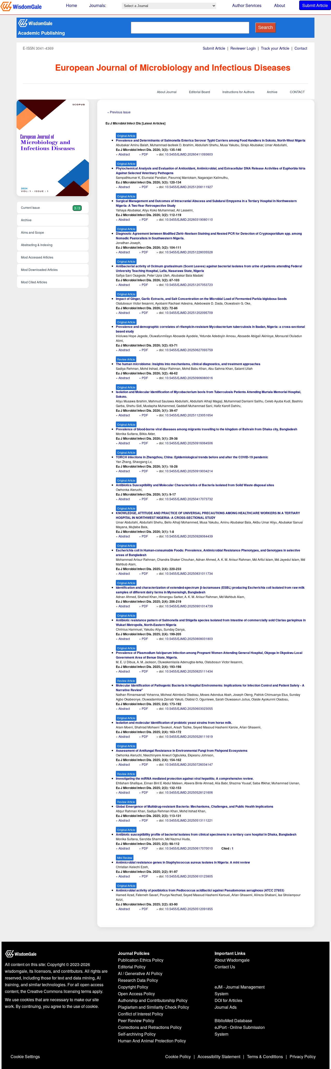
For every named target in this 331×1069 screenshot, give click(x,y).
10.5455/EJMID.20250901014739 (189, 606)
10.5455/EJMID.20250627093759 (189, 350)
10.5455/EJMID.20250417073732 (189, 499)
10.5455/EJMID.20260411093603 (189, 154)
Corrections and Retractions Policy (150, 1027)
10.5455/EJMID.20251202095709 (189, 312)
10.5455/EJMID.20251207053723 (189, 284)
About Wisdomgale (232, 960)
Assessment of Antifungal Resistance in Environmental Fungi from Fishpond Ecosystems (181, 750)
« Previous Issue (119, 112)
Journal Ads (226, 1007)
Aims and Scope (32, 232)
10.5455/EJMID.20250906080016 (189, 377)
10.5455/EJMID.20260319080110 (189, 219)
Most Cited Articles (34, 282)
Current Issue (50, 207)
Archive (272, 92)
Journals (97, 5)
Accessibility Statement (219, 1056)
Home (71, 5)
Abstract (124, 154)
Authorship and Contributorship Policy (152, 1000)
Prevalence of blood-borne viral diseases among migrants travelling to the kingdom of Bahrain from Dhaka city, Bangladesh (206, 429)
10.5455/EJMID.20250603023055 (189, 708)
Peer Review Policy (136, 1020)
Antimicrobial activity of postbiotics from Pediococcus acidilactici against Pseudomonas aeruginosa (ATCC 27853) (200, 890)
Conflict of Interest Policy (140, 1014)
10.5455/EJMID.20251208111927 (189, 187)
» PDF (143, 154)
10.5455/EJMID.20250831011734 (189, 573)
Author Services (246, 5)
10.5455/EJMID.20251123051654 (189, 415)
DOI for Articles (228, 1000)
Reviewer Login (243, 48)
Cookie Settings (25, 1056)
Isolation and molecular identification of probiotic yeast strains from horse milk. (174, 722)
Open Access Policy (136, 994)
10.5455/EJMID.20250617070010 (189, 848)
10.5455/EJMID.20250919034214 (189, 471)
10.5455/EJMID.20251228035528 (189, 252)
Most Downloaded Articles (39, 269)
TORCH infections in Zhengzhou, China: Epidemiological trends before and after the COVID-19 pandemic (192, 457)
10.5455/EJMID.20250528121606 (189, 792)
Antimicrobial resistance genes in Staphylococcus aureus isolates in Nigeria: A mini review (183, 862)
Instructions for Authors (238, 92)
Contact (301, 48)
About (279, 5)
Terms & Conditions (265, 1056)
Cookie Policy (178, 1056)
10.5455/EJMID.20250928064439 (189, 536)
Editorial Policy (132, 967)
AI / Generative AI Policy (140, 973)
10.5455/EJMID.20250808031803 (189, 638)
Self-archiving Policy (137, 1034)
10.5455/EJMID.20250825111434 (189, 671)
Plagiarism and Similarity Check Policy (153, 1007)
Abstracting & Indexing (36, 244)
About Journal (167, 92)
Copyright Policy (133, 987)
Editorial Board (199, 92)
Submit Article (315, 5)
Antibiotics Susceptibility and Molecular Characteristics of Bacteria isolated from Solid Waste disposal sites (195, 485)
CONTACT (297, 92)
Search (265, 27)
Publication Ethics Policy (140, 960)
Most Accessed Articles (37, 257)
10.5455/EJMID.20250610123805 (189, 876)
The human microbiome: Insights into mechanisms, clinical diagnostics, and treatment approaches (188, 364)
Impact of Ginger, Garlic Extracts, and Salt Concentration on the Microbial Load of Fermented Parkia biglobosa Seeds (201, 298)
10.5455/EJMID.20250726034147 (189, 764)
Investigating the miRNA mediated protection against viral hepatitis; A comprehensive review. (184, 778)
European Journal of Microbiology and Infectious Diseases (172, 67)
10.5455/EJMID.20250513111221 (189, 820)
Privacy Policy (303, 1056)
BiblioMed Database (233, 1020)
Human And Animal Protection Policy (152, 1041)
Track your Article (275, 48)
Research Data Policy (138, 980)
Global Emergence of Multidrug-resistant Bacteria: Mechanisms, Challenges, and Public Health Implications (194, 806)
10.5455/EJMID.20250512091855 (189, 908)
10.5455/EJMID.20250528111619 (189, 736)
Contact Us (225, 967)
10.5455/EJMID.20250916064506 (189, 443)
